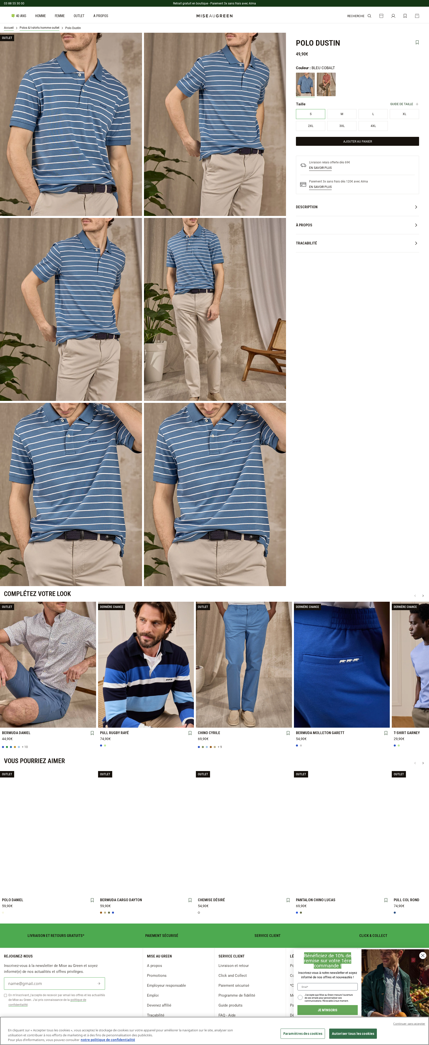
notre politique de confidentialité (108, 1040)
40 (29, 714)
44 (66, 713)
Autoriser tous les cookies (353, 1033)
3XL (108, 722)
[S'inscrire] (99, 983)
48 (10, 722)
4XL (127, 722)
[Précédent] (415, 596)
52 (48, 722)
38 (10, 713)
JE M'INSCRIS (327, 1010)
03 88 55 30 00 (14, 3)
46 (85, 714)
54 (66, 722)
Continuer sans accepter (409, 1023)
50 (29, 722)
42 (48, 713)
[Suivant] (423, 596)
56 (85, 722)
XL (164, 714)
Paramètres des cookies (302, 1033)
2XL (183, 714)
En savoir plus (320, 168)
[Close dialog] (423, 955)
